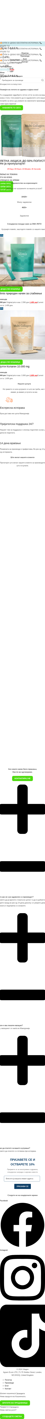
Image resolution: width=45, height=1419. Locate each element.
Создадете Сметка (12, 1416)
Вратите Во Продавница (15, 1403)
